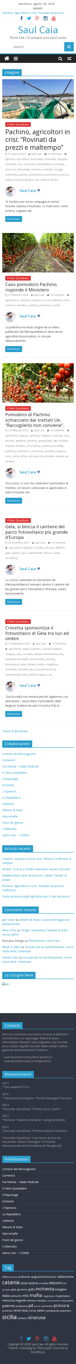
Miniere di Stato (12, 810)
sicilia (8, 179)
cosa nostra (29, 1283)
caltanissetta (65, 1277)
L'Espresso (9, 791)
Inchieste (8, 785)
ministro (22, 305)
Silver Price (9, 930)
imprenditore (44, 164)
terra (42, 456)
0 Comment (55, 154)
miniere (31, 1300)
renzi (8, 456)
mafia (40, 664)
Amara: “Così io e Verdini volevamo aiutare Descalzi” (36, 869)
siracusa (18, 179)
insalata (63, 440)
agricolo (10, 159)
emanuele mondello (16, 659)
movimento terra (45, 669)
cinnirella (10, 164)
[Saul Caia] (6, 58)
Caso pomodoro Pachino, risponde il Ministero (31, 286)
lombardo (16, 1296)
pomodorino (36, 174)
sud (36, 179)
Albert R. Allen (11, 947)
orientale (47, 169)
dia (61, 654)
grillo (31, 1289)
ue (66, 456)
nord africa (33, 446)
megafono (52, 664)
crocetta (38, 547)
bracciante (37, 159)
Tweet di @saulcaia (15, 731)
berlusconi (49, 1277)
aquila (26, 649)
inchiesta (59, 164)
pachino (23, 174)
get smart (8, 920)
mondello (10, 669)
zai (50, 674)
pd (30, 1305)
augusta (37, 1277)
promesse (37, 451)
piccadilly (57, 446)
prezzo (64, 174)
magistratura (62, 1296)
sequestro (65, 1310)
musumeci (67, 1300)
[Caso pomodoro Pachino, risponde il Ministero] (38, 235)
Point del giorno (12, 822)
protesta (50, 451)
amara (13, 1276)
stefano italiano (38, 674)
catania (10, 1282)
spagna (28, 179)
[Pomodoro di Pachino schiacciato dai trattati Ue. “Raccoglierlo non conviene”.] (38, 365)
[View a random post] (69, 58)
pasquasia (22, 1306)
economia (29, 164)
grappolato (45, 440)
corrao (46, 300)
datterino (57, 300)
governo (32, 440)
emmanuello (37, 659)
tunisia (59, 456)
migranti (20, 1300)
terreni (54, 179)
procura (61, 1305)
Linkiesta (8, 804)
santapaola (52, 1310)
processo (47, 1306)
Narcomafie (10, 816)
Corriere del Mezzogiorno (19, 754)
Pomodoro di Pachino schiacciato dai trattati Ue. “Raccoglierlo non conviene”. (34, 419)
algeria (23, 435)
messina (8, 1300)
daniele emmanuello (46, 654)
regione (60, 451)
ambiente (24, 1277)
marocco (10, 169)
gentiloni (21, 440)
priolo (37, 1306)
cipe (18, 654)
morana (35, 169)
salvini (41, 1310)
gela (7, 553)
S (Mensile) (9, 829)
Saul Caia (38, 29)
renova (48, 553)
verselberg (11, 558)
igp (55, 440)
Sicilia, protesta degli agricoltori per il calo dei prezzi (36, 896)
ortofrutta (11, 174)
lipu (24, 553)
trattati (50, 456)
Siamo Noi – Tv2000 (15, 835)
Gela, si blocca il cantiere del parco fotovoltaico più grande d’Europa (36, 531)
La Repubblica (11, 797)
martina (9, 446)
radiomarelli (35, 553)
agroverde (15, 547)
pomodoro (52, 174)
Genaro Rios (10, 957)
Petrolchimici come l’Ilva (44, 941)
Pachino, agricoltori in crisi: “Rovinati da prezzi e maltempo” (37, 139)
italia (5, 1295)
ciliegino (62, 159)
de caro (49, 547)
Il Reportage (10, 779)
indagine (61, 1289)
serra (16, 456)
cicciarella (50, 159)
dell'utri (59, 547)
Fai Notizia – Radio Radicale (20, 766)
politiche (10, 451)
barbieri (36, 649)
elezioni (9, 440)
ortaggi (58, 169)
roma (32, 1310)
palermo (8, 1306)
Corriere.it (8, 760)
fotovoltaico (12, 664)
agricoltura (22, 159)
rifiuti (25, 1310)
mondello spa (26, 669)
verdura (9, 461)
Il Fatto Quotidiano (18, 124)
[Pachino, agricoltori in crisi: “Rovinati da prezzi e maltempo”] (38, 81)
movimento (54, 1300)
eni (64, 1283)
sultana (44, 179)
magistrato (49, 1295)
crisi (19, 164)
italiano (16, 553)
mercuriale (23, 169)
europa (50, 659)
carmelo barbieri (52, 649)
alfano (6, 1276)
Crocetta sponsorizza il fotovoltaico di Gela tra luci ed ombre (37, 633)
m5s (66, 300)
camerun (24, 300)
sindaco (22, 1318)
